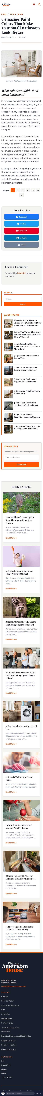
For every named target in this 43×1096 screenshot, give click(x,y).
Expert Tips (6, 1065)
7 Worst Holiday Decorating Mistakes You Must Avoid (18, 826)
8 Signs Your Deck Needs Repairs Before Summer (25, 380)
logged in (21, 273)
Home (4, 14)
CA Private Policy (8, 1049)
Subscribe (21, 465)
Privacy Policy (7, 1023)
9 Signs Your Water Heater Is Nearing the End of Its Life (27, 427)
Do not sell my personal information (16, 1036)
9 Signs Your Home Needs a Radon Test (26, 356)
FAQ (3, 1010)
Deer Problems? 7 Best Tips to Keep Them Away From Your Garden (20, 520)
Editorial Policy (7, 1001)
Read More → (11, 538)
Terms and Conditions (10, 1027)
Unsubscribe (6, 1018)
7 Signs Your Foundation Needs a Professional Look (26, 404)
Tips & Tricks (16, 14)
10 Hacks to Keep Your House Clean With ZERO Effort (19, 572)
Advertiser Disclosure (10, 1005)
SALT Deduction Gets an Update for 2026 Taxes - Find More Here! (27, 346)
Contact (4, 996)
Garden (4, 1069)
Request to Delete (8, 1045)
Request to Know (8, 1040)
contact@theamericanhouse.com (13, 986)
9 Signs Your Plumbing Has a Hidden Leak (27, 392)
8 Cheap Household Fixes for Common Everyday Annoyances (20, 877)
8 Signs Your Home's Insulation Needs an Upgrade (27, 415)
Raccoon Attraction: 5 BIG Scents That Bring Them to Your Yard (21, 623)
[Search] (39, 4)
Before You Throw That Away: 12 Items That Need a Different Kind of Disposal (27, 334)
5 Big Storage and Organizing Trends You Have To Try (19, 928)
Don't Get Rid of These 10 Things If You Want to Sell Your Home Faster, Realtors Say (28, 323)
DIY (2, 1061)
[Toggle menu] (34, 4)
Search (22, 304)
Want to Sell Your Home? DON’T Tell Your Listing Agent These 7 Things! (21, 675)
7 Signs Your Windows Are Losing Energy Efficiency (25, 368)
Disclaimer (5, 1032)
